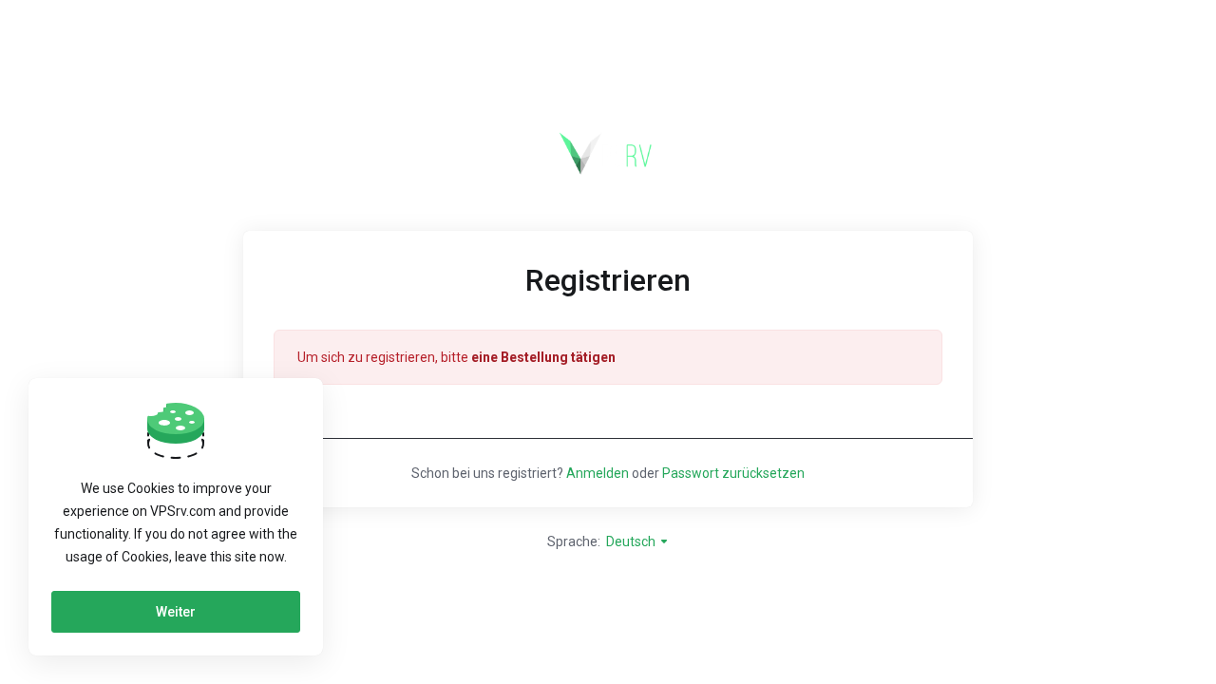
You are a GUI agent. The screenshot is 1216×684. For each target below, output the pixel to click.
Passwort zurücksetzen (733, 473)
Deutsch (632, 541)
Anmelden (597, 473)
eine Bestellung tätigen (543, 357)
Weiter (176, 611)
